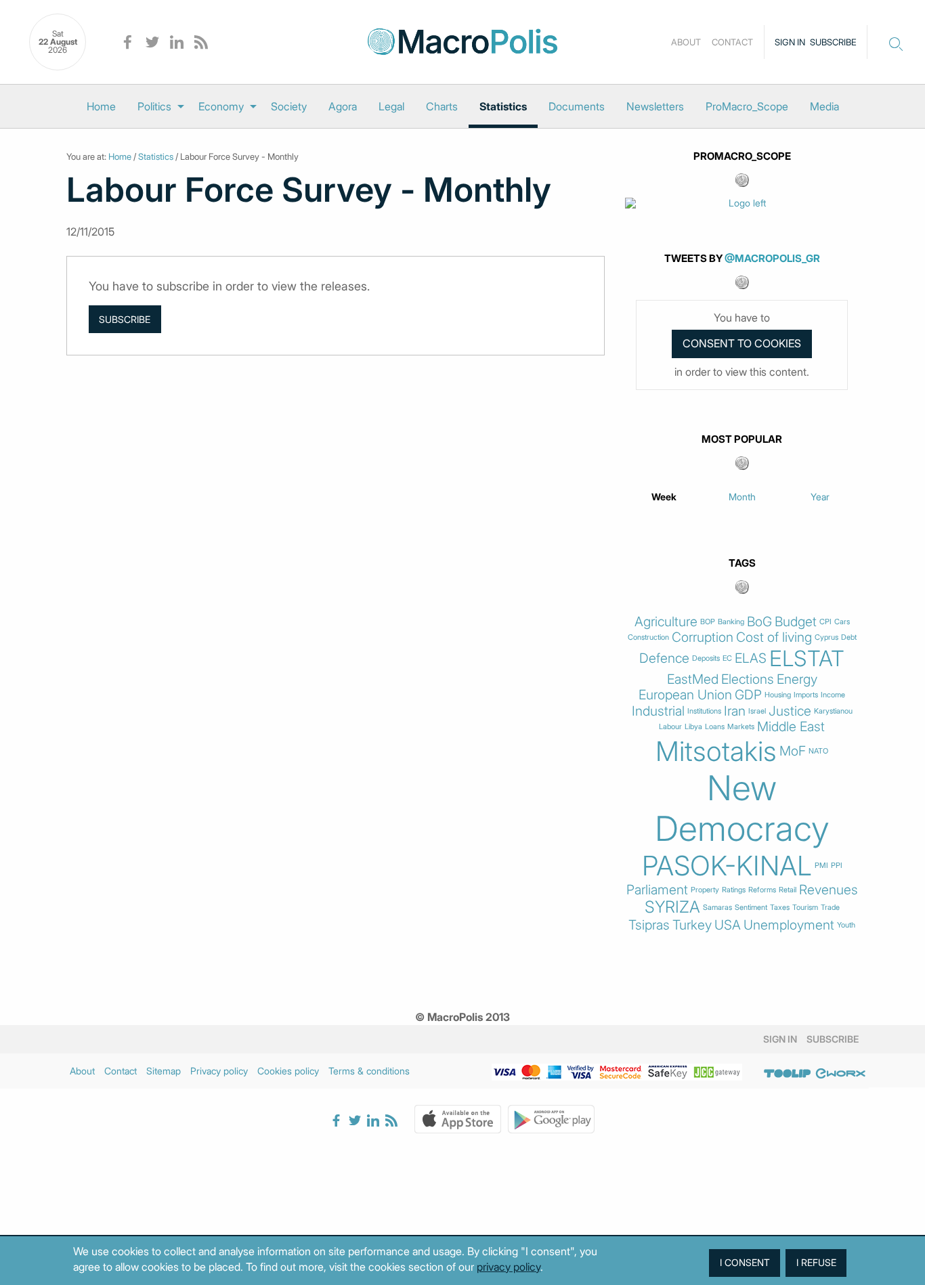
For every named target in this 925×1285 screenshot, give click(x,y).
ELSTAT (806, 659)
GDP (748, 695)
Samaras (717, 907)
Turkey (692, 925)
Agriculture (665, 622)
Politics (154, 106)
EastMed (692, 679)
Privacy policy (219, 1070)
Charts (442, 106)
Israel (757, 711)
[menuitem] (101, 106)
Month (742, 496)
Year (820, 496)
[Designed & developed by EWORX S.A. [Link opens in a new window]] (840, 1073)
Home (101, 106)
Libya (693, 726)
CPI (825, 621)
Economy (221, 106)
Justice (790, 711)
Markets (740, 726)
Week (663, 496)
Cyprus (826, 637)
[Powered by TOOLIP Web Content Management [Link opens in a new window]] (787, 1073)
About (686, 42)
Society (289, 106)
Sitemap (163, 1070)
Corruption (702, 637)
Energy (797, 679)
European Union (685, 695)
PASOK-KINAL (727, 866)
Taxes (780, 907)
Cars (842, 621)
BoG (759, 622)
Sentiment (751, 907)
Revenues (828, 890)
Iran (735, 711)
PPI (836, 865)
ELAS (751, 658)
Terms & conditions (369, 1070)
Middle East (791, 727)
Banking (731, 621)
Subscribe (833, 42)
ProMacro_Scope (747, 106)
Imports (806, 695)
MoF (792, 751)
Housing (778, 695)
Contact (732, 42)
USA (727, 925)
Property (705, 890)
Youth (846, 925)
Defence (664, 658)
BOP (707, 621)
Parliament (657, 890)
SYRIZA (672, 907)
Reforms (762, 890)
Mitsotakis (716, 751)
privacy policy (508, 1266)
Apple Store (457, 1119)
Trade (830, 907)
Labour (670, 726)
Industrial (658, 711)
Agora (342, 106)
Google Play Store (551, 1119)
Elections (747, 679)
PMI (821, 865)
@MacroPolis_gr (772, 258)
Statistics (503, 106)
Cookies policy (288, 1070)
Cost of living (774, 637)
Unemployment (789, 925)
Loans (715, 726)
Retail (787, 890)
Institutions (704, 711)
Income (833, 695)
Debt (849, 637)
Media (824, 106)
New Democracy (742, 808)
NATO (818, 751)
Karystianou (833, 711)
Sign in (790, 42)
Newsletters (655, 106)
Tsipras (649, 925)
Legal (391, 106)
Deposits (706, 658)
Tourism (805, 907)
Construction (648, 637)
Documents (576, 106)
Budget (796, 622)
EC (727, 658)
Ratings (734, 890)
